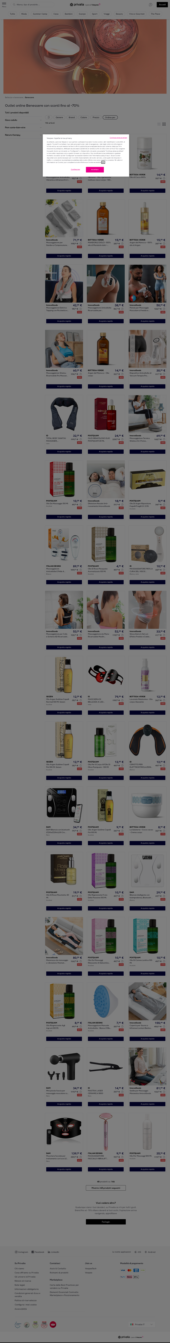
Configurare (75, 169)
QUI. (103, 162)
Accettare (95, 169)
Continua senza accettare (118, 138)
